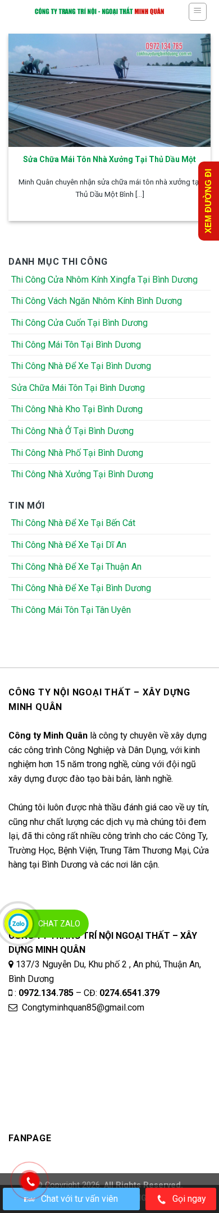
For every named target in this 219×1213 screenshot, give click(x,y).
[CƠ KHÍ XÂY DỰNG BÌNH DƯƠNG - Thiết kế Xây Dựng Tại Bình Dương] (99, 11)
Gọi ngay (189, 1198)
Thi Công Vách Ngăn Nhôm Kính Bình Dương (96, 301)
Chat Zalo (59, 923)
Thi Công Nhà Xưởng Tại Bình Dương (82, 474)
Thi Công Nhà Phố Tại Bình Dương (77, 453)
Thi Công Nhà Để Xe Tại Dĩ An (68, 544)
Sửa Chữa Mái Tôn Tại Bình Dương (78, 387)
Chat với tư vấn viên (79, 1198)
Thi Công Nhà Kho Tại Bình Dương (77, 409)
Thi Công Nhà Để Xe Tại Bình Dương (81, 366)
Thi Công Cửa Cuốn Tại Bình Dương (79, 322)
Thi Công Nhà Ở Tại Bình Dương (72, 431)
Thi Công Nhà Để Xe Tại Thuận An (76, 566)
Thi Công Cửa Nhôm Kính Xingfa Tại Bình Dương (104, 279)
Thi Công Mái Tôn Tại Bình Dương (76, 344)
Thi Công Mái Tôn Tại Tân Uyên (71, 610)
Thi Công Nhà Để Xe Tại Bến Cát (73, 523)
